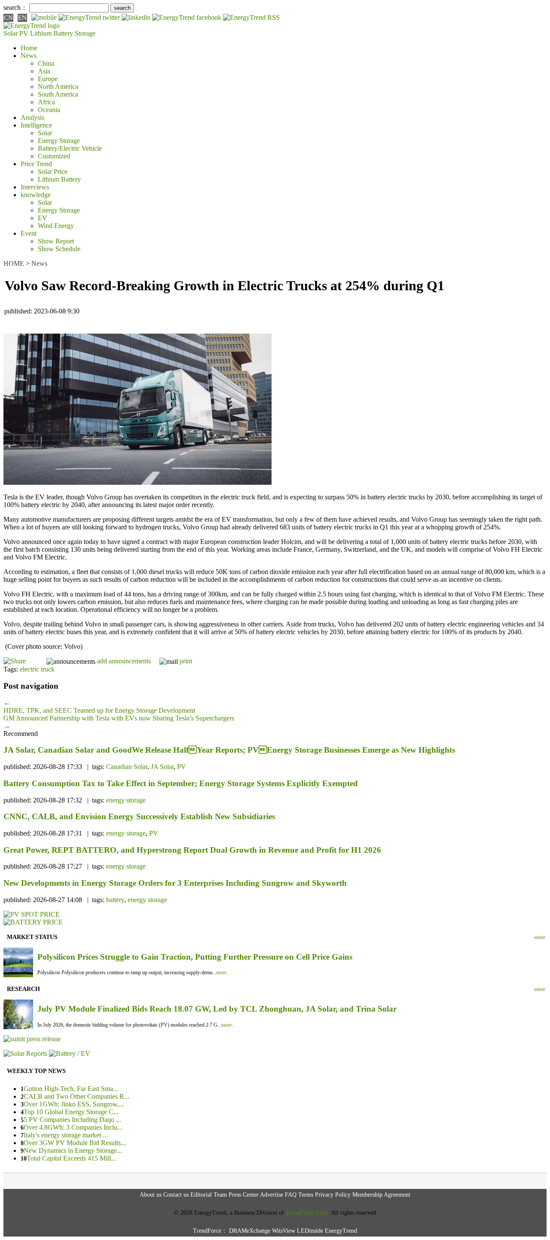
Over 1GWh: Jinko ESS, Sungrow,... (74, 1104)
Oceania (49, 109)
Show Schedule (59, 248)
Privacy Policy (333, 1194)
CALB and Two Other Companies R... (76, 1096)
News (29, 55)
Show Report (56, 241)
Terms (305, 1194)
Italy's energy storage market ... (66, 1135)
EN (22, 17)
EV (42, 218)
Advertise (271, 1194)
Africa (46, 102)
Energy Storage (59, 140)
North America (58, 86)
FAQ (290, 1194)
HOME (13, 263)
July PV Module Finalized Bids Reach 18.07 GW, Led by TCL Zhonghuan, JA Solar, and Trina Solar (217, 1008)
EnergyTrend (341, 1231)
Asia (44, 71)
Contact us (176, 1194)
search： (15, 7)
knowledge (36, 194)
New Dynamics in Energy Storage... (73, 1150)
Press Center (244, 1194)
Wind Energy (56, 225)
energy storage (126, 800)
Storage (85, 33)
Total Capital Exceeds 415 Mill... (71, 1158)
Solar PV (15, 33)
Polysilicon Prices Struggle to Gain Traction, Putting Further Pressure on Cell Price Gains (194, 956)
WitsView (283, 1231)
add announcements (124, 661)
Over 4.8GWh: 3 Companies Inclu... (73, 1127)
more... (223, 973)
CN (8, 17)
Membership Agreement (381, 1194)
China (46, 63)
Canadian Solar (126, 766)
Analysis (32, 117)
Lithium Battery (51, 33)
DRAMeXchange (249, 1231)
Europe (48, 78)
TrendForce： (210, 1231)
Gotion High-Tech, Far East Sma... (71, 1088)
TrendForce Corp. (308, 1213)
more (540, 937)
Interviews (35, 187)
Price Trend (36, 163)
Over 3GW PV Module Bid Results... (75, 1142)
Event (29, 233)
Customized (54, 156)
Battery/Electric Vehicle (70, 148)
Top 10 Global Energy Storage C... (71, 1111)
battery (115, 899)
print (186, 661)
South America (58, 94)
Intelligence (36, 125)
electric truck (37, 669)
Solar (45, 133)
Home (29, 48)
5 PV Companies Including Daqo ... (72, 1119)
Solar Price (52, 171)
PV (181, 766)
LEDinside (310, 1231)
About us (151, 1194)
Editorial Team (208, 1194)
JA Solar (162, 766)
